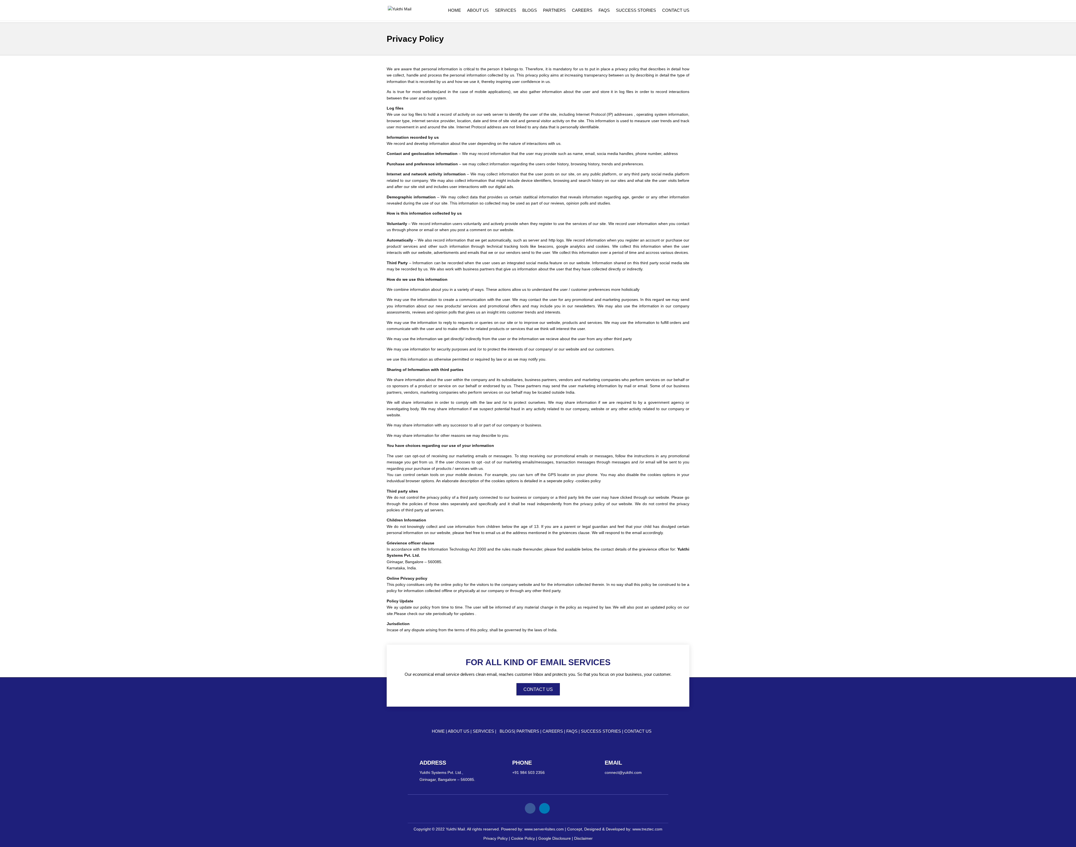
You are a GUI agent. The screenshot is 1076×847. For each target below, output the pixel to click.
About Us (478, 10)
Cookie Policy (523, 838)
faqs (572, 731)
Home (454, 10)
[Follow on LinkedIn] (544, 808)
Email (613, 763)
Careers (582, 10)
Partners (554, 10)
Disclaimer (583, 838)
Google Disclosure (554, 838)
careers (553, 731)
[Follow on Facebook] (530, 808)
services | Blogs (493, 731)
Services (505, 10)
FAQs (604, 10)
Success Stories (636, 10)
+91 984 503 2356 (528, 772)
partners (528, 731)
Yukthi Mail (455, 829)
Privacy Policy (495, 838)
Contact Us (675, 10)
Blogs (529, 10)
